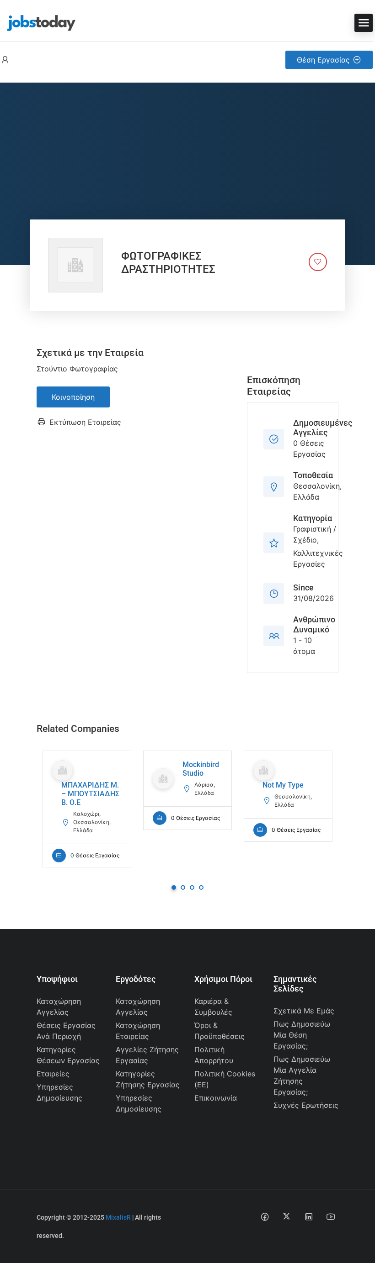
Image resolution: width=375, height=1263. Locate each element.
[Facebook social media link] (265, 1216)
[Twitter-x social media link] (287, 1216)
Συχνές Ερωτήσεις (305, 1105)
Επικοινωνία (215, 1097)
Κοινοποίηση (73, 397)
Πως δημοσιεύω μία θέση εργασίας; (301, 1034)
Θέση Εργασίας (323, 59)
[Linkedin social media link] (308, 1216)
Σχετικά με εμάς (303, 1010)
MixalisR (118, 1217)
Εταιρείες (53, 1073)
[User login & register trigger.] (5, 60)
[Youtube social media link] (330, 1216)
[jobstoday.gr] (37, 21)
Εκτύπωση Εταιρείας (85, 422)
